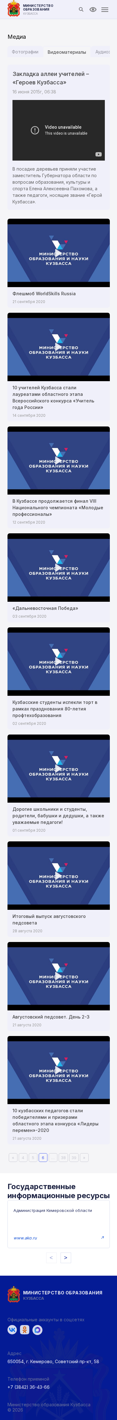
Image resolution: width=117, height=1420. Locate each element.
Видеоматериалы (67, 52)
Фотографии (25, 51)
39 (73, 1157)
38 (63, 1157)
